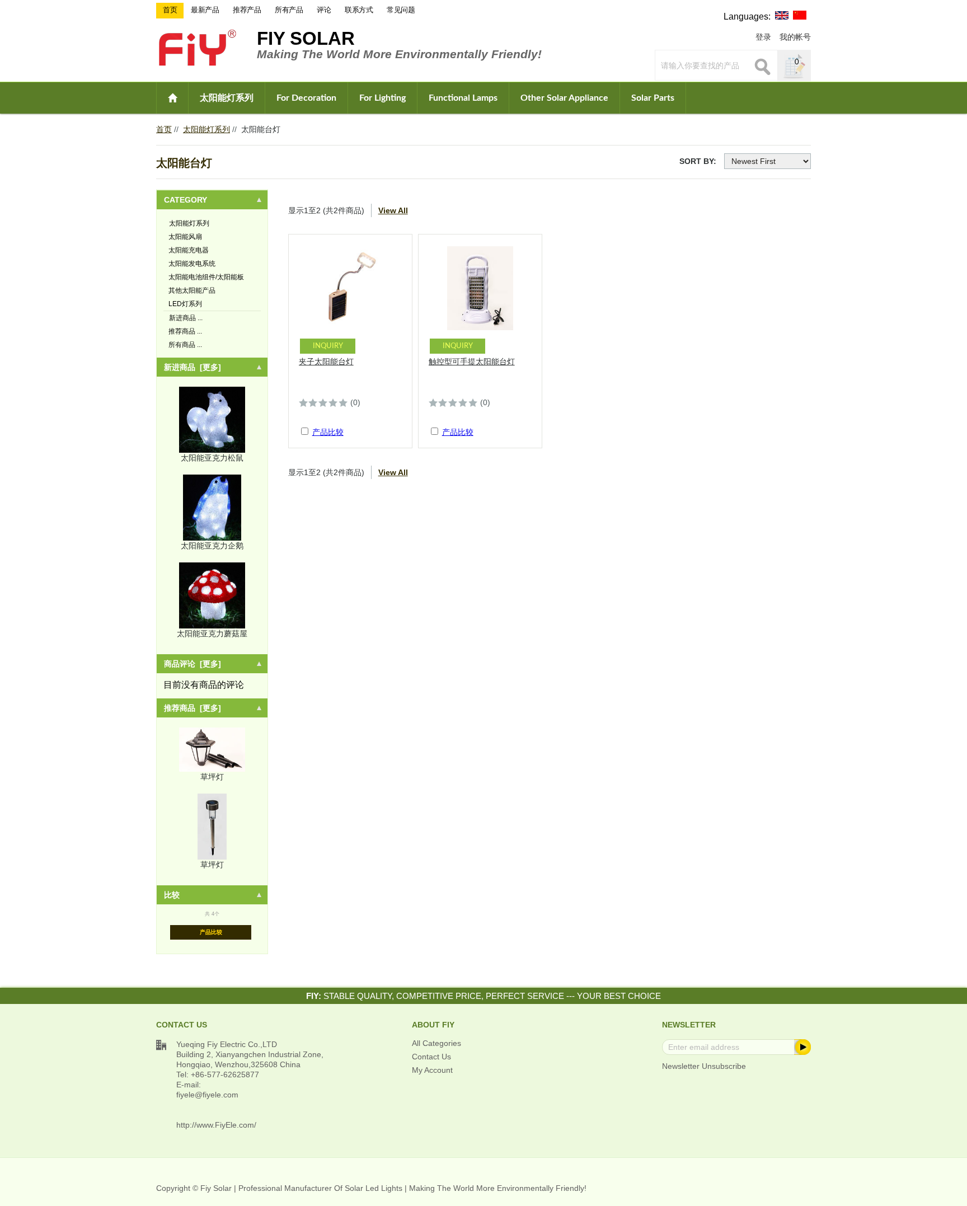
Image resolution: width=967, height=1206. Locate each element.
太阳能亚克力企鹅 (212, 545)
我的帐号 (795, 36)
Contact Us (431, 1056)
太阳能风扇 (185, 237)
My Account (432, 1070)
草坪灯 (212, 776)
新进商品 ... (186, 318)
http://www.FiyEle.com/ (216, 1124)
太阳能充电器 (188, 250)
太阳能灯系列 (227, 97)
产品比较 (211, 932)
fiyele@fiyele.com (207, 1094)
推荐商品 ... (185, 331)
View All (393, 210)
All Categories (436, 1043)
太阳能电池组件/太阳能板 (206, 277)
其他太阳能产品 (191, 290)
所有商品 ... (185, 345)
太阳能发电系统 (191, 264)
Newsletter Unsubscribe (704, 1066)
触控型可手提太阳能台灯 (472, 361)
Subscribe (802, 1047)
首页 (164, 129)
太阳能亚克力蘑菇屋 (212, 633)
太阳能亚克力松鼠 (212, 457)
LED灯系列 (185, 304)
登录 (763, 36)
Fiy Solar (306, 38)
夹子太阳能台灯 (326, 361)
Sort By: (697, 161)
